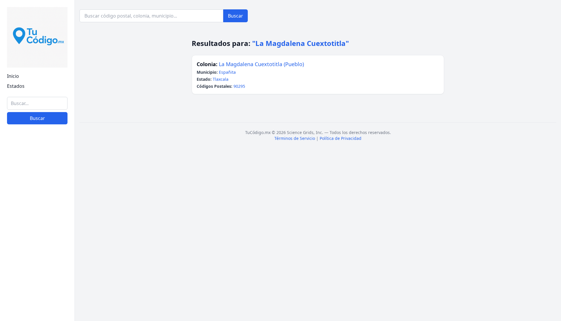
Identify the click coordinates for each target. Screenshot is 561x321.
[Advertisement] (37, 226)
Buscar (37, 118)
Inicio (13, 76)
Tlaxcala (220, 79)
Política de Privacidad (340, 138)
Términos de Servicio (294, 138)
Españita (227, 72)
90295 (239, 86)
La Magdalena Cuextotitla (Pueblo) (261, 64)
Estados (16, 86)
